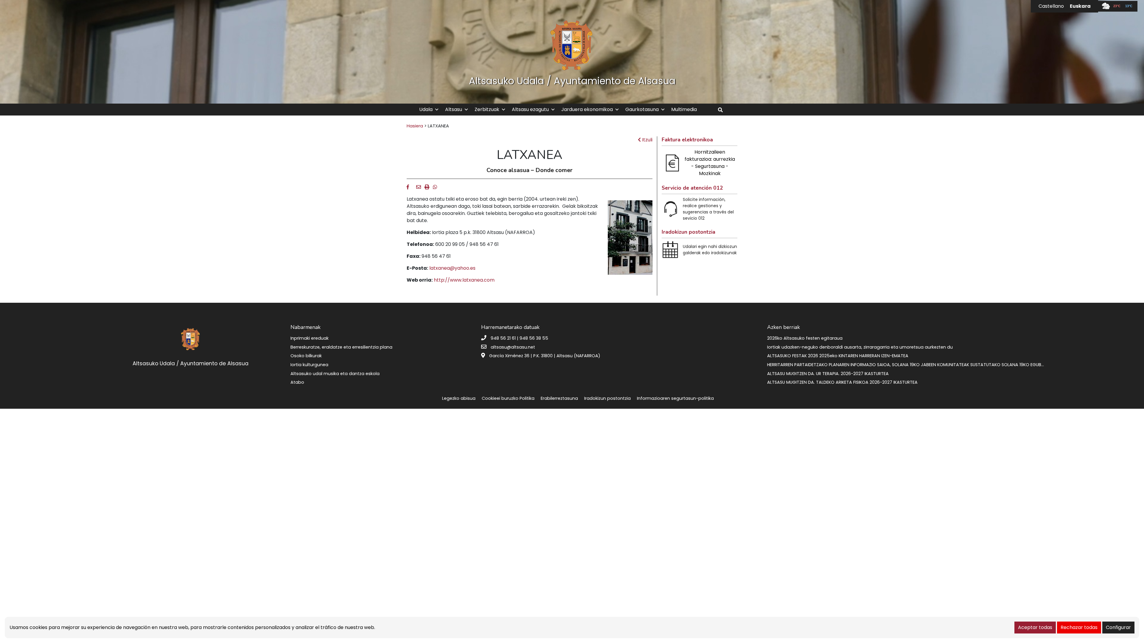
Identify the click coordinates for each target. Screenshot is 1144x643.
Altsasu (453, 109)
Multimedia (684, 109)
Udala (426, 109)
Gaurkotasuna (642, 109)
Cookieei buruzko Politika (508, 398)
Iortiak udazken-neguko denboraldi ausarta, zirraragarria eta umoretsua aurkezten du (860, 347)
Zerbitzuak (487, 109)
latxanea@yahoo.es (452, 268)
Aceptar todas (1035, 627)
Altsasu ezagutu (530, 109)
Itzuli (646, 139)
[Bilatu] (722, 110)
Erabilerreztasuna (559, 398)
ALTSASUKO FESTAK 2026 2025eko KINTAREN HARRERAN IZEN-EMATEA (837, 356)
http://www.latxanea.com (464, 280)
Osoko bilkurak (306, 356)
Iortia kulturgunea (309, 365)
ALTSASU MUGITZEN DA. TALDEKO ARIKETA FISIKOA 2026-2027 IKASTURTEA (842, 382)
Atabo (297, 382)
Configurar (1118, 627)
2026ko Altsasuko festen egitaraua (805, 338)
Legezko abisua (458, 398)
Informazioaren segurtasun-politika (675, 398)
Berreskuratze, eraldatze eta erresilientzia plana (341, 347)
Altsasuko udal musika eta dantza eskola (335, 374)
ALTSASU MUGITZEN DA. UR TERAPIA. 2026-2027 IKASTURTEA (828, 374)
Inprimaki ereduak (309, 338)
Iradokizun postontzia (607, 398)
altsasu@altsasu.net (513, 347)
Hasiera (415, 126)
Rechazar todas (1079, 627)
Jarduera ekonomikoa (587, 109)
